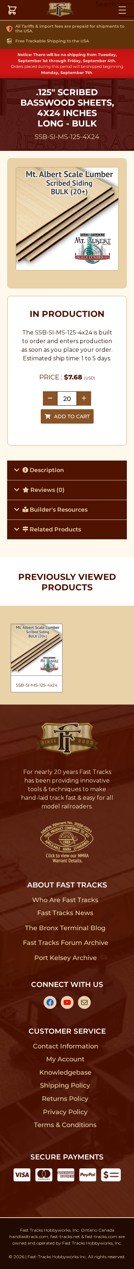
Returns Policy (65, 1099)
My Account (65, 1059)
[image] (67, 219)
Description (46, 470)
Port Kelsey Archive (65, 958)
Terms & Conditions (65, 1125)
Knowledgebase (65, 1072)
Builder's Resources (58, 509)
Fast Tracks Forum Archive (65, 943)
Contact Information (65, 1046)
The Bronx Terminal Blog (65, 928)
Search (106, 4)
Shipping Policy (65, 1085)
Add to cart (72, 416)
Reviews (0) (47, 489)
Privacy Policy (65, 1112)
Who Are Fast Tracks (65, 900)
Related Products (54, 529)
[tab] (67, 470)
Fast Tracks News (65, 913)
